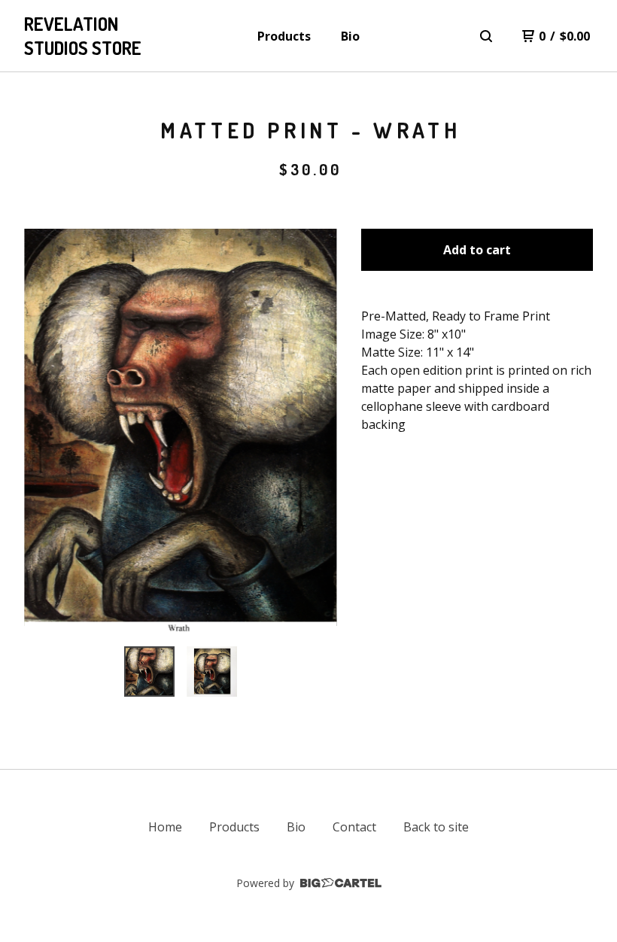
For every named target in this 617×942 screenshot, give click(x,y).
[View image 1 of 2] (149, 671)
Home (165, 827)
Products (284, 36)
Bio (350, 36)
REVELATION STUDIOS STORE (82, 35)
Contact (354, 827)
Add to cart (477, 250)
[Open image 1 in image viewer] (180, 431)
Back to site (436, 827)
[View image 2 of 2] (212, 671)
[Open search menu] (486, 36)
